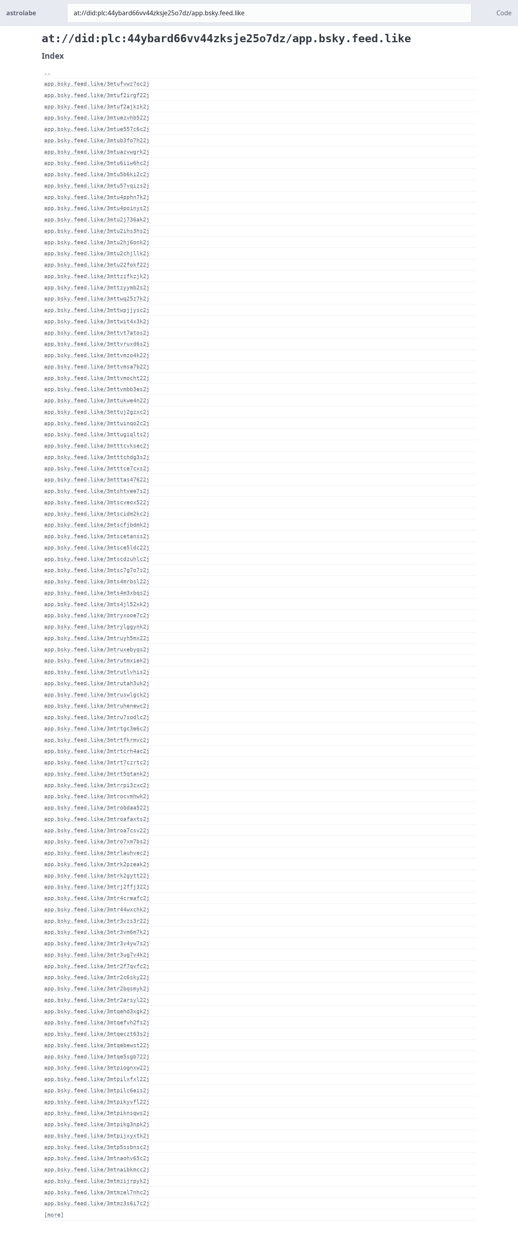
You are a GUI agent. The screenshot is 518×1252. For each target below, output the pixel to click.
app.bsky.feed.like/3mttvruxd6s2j (97, 344)
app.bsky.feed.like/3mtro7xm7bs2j (97, 841)
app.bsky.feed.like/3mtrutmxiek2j (97, 660)
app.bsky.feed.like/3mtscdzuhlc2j (97, 559)
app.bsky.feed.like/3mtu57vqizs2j (97, 185)
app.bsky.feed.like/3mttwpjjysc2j (97, 310)
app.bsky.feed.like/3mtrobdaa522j (97, 807)
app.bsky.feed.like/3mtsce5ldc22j (97, 547)
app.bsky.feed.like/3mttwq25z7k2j (97, 298)
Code (504, 13)
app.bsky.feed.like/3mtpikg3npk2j (97, 1124)
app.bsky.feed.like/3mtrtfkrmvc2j (97, 740)
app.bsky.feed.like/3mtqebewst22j (97, 1045)
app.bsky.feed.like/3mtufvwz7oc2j (97, 84)
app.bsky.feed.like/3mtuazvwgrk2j (97, 152)
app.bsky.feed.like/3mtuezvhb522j (97, 117)
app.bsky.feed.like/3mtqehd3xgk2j (97, 1011)
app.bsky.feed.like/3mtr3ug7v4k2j (97, 955)
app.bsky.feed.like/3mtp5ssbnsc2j (97, 1147)
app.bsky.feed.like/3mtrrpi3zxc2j (97, 785)
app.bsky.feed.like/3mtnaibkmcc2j (97, 1169)
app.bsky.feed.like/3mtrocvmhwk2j (97, 796)
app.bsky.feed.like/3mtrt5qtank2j (97, 774)
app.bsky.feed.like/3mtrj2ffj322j (97, 887)
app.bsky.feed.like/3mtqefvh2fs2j (97, 1022)
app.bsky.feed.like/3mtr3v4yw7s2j (97, 943)
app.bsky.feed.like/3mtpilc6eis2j (97, 1090)
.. (47, 72)
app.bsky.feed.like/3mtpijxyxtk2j (97, 1135)
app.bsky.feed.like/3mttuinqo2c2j (97, 423)
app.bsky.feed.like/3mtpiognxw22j (97, 1067)
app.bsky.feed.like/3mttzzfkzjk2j (97, 276)
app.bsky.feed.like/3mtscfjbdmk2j (97, 525)
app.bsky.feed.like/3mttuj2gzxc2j (97, 412)
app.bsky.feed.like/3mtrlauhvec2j (97, 853)
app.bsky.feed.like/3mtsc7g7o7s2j (97, 570)
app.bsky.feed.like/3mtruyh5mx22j (97, 638)
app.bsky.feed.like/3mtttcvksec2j (97, 445)
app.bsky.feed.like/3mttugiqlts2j (97, 434)
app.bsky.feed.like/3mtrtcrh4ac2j (97, 751)
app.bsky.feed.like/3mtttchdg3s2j (97, 457)
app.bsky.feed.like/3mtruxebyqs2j (97, 649)
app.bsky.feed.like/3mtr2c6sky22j (97, 977)
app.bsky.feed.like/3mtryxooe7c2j (97, 615)
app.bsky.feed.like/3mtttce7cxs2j (97, 468)
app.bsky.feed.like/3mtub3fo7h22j (97, 140)
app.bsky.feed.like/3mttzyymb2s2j (97, 287)
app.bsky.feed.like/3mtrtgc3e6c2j (97, 728)
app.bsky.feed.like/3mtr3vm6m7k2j (97, 932)
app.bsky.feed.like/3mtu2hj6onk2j (97, 242)
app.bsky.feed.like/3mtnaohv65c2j (97, 1158)
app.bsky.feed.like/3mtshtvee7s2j (97, 491)
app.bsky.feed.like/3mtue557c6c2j (97, 129)
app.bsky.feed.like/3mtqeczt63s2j (97, 1034)
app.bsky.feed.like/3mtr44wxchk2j (97, 909)
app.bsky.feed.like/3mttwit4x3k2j (97, 321)
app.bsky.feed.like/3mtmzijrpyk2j (97, 1181)
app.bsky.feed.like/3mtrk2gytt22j (97, 875)
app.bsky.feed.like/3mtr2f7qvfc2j (97, 966)
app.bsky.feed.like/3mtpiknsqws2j (97, 1113)
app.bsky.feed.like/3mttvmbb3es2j (97, 389)
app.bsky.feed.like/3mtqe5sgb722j (97, 1056)
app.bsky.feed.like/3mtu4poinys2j (97, 208)
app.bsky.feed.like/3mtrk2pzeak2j (97, 864)
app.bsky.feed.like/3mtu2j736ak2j (97, 219)
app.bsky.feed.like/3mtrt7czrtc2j (97, 762)
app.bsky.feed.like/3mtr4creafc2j (97, 898)
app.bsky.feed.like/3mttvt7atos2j (97, 333)
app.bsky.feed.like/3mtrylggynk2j (97, 626)
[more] (54, 1215)
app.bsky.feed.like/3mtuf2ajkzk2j (97, 106)
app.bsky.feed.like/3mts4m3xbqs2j (97, 593)
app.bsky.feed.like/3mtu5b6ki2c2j (97, 174)
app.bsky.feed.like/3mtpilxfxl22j (97, 1079)
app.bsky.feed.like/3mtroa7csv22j (97, 830)
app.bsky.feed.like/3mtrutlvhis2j (97, 672)
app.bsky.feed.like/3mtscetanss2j (97, 536)
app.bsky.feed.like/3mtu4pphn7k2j (97, 197)
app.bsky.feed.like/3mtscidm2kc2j (97, 514)
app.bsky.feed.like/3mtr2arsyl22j (97, 1000)
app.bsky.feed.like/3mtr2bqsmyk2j (97, 988)
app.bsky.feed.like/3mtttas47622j (97, 479)
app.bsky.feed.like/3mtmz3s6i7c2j (97, 1203)
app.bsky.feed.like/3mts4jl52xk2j (97, 604)
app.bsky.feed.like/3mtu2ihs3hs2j (97, 231)
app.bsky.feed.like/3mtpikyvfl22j (97, 1102)
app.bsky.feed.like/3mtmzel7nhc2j (97, 1192)
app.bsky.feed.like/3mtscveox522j (97, 502)
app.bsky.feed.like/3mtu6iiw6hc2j (97, 163)
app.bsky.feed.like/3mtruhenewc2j (97, 706)
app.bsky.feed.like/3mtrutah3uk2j (97, 683)
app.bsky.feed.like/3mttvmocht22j (97, 378)
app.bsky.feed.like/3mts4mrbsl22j (97, 581)
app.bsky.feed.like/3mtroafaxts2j (97, 819)
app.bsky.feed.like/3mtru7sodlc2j (97, 717)
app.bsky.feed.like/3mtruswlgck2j (97, 694)
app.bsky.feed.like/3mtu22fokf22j (97, 265)
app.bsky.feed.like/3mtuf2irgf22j (97, 95)
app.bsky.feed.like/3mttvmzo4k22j (97, 355)
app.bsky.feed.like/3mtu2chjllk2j (97, 253)
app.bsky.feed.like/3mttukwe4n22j (97, 400)
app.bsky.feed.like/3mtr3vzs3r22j (97, 921)
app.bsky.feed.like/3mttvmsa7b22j (97, 366)
